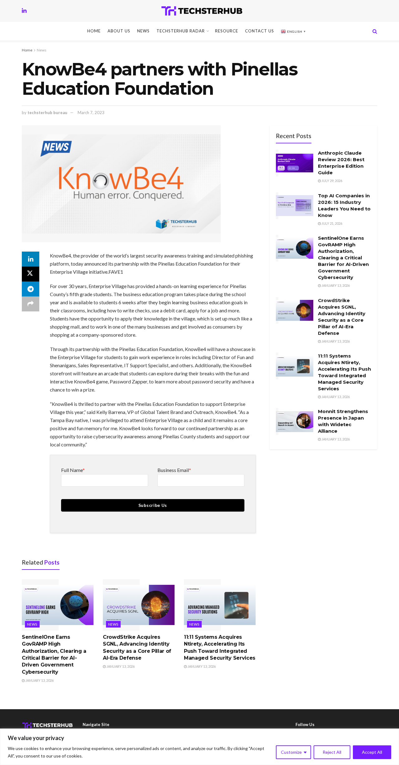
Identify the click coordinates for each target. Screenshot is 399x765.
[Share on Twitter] (30, 274)
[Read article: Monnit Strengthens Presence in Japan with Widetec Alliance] (294, 421)
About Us (119, 30)
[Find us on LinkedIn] (24, 10)
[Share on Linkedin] (30, 259)
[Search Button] (375, 31)
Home (94, 30)
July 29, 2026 (331, 181)
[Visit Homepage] (201, 11)
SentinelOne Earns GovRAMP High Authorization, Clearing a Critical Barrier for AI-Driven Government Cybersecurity (343, 257)
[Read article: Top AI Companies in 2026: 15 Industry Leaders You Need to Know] (294, 205)
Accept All (372, 752)
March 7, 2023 (91, 112)
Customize (291, 752)
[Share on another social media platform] (30, 303)
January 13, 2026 (39, 680)
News (143, 30)
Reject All (332, 752)
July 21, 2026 (331, 223)
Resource (226, 30)
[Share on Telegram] (30, 288)
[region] (199, 747)
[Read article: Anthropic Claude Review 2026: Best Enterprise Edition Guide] (294, 163)
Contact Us (259, 30)
